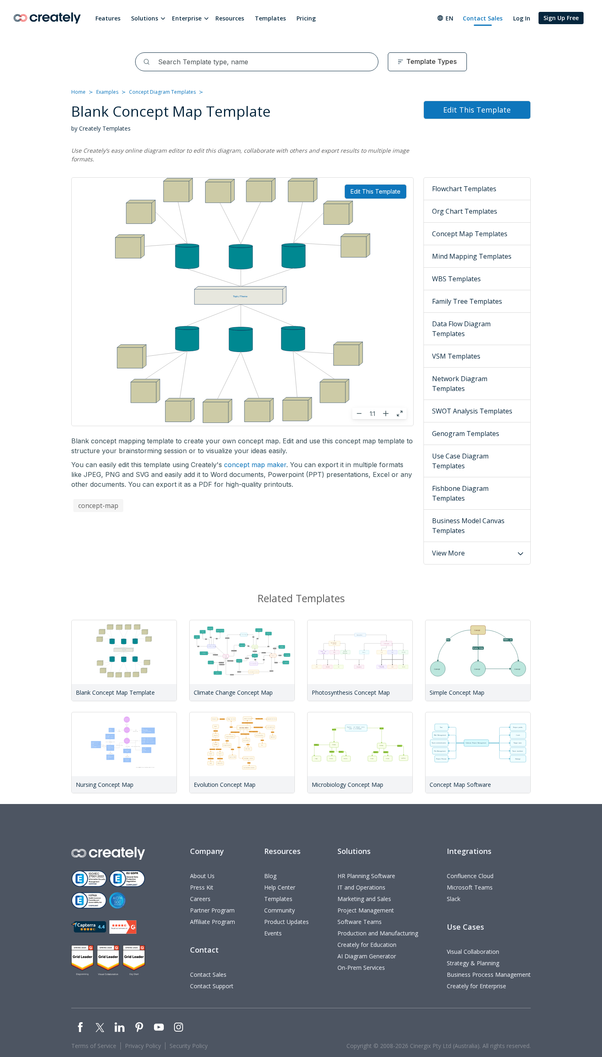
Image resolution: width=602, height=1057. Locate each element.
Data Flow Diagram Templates (461, 328)
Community (279, 910)
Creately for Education (366, 945)
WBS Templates (456, 278)
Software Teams (359, 922)
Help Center (279, 887)
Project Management (365, 910)
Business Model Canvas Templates (468, 525)
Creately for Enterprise (476, 986)
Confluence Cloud (470, 876)
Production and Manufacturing (377, 933)
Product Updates (286, 922)
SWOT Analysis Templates (472, 411)
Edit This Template (376, 191)
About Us (202, 876)
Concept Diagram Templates (162, 91)
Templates (270, 18)
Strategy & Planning (473, 963)
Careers (200, 899)
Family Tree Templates (467, 301)
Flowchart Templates (464, 188)
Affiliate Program (212, 922)
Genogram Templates (465, 433)
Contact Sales (482, 18)
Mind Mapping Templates (471, 256)
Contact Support (211, 986)
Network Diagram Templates (459, 383)
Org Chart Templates (464, 211)
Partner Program (212, 910)
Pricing (306, 18)
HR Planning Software (366, 876)
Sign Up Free (561, 18)
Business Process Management (489, 974)
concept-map (98, 505)
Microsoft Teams (470, 887)
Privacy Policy (143, 1046)
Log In (521, 18)
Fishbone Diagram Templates (460, 493)
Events (273, 933)
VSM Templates (456, 356)
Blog (270, 876)
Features (107, 18)
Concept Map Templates (469, 233)
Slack (453, 899)
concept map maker (255, 465)
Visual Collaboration (473, 951)
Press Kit (201, 887)
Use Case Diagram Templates (460, 461)
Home (78, 91)
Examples (107, 91)
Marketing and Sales (364, 899)
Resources (229, 18)
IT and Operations (361, 887)
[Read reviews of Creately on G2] (122, 927)
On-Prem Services (361, 967)
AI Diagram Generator (366, 956)
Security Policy (189, 1046)
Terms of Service (93, 1046)
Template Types (431, 61)
